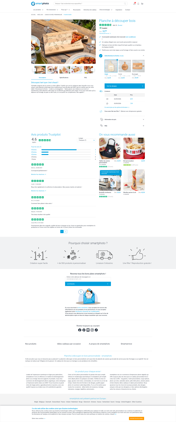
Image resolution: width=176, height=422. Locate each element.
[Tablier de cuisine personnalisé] (110, 148)
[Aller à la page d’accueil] (40, 4)
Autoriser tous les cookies (136, 418)
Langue (81, 138)
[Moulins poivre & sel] (134, 180)
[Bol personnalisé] (134, 148)
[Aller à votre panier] (142, 3)
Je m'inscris (71, 284)
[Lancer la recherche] (125, 3)
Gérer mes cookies (38, 418)
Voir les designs (112, 86)
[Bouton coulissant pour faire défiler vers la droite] (93, 42)
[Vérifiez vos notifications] (138, 3)
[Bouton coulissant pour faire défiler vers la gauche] (33, 42)
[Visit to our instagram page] (92, 330)
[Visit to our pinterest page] (84, 330)
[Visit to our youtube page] (88, 330)
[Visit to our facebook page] (80, 330)
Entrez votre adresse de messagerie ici (78, 277)
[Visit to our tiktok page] (96, 330)
